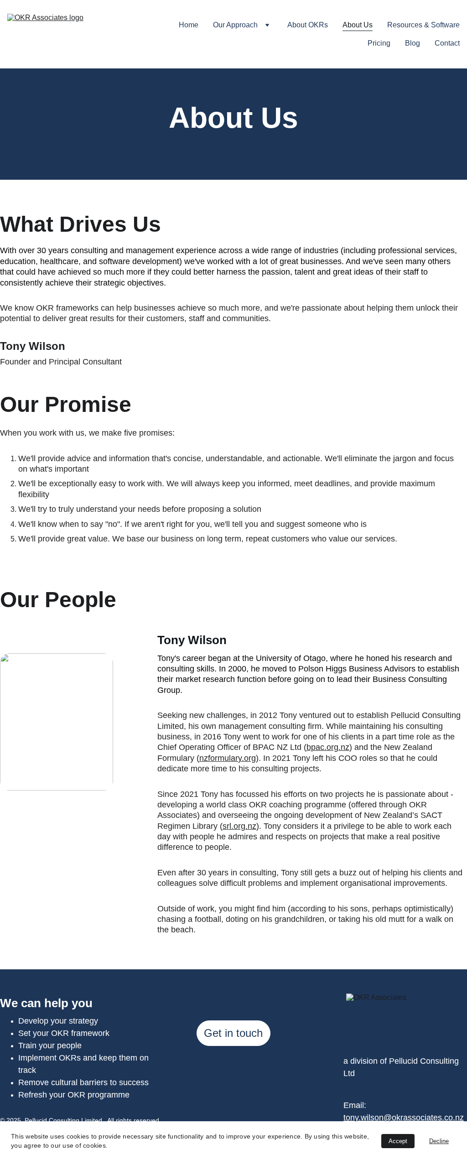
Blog (412, 43)
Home (188, 25)
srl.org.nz (239, 826)
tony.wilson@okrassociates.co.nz (403, 1117)
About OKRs (307, 25)
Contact (447, 43)
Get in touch (233, 1033)
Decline (439, 1141)
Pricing (379, 43)
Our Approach (235, 25)
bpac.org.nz (327, 747)
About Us (357, 25)
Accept (398, 1141)
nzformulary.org (227, 758)
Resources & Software (423, 25)
